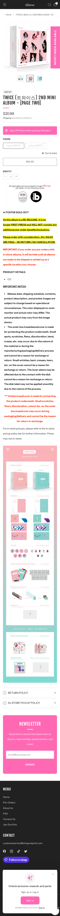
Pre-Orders (9, 802)
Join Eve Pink (10, 824)
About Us (8, 808)
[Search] (49, 4)
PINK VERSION (13, 145)
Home (6, 797)
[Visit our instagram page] (11, 851)
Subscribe (30, 764)
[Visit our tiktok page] (18, 851)
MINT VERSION (36, 145)
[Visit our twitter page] (25, 851)
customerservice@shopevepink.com (22, 843)
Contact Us (9, 819)
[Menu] (4, 4)
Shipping (7, 118)
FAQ (5, 813)
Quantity (7, 171)
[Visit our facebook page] (4, 851)
